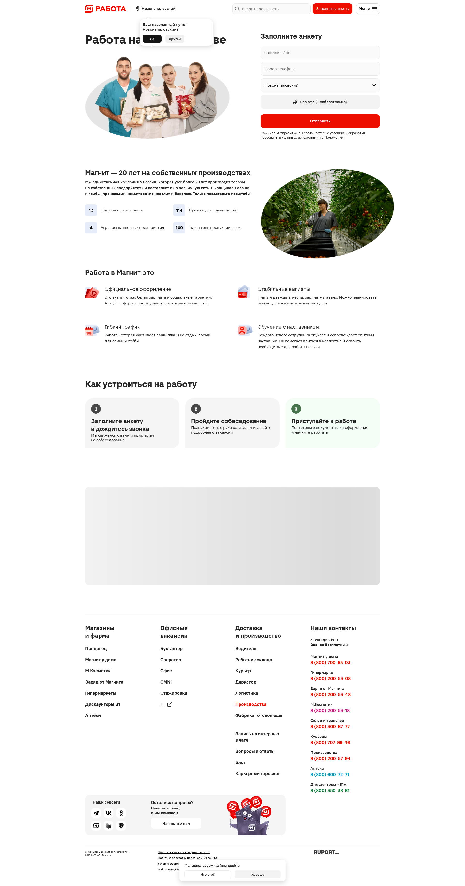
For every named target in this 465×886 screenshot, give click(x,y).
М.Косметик (98, 670)
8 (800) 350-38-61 (329, 790)
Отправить (320, 121)
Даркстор (245, 681)
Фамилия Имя (277, 52)
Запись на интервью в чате (257, 737)
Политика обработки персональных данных (187, 858)
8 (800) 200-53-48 (330, 694)
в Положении (332, 137)
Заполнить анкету (332, 8)
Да (152, 39)
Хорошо (257, 874)
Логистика (246, 693)
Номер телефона (280, 68)
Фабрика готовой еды (258, 715)
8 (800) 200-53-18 (330, 710)
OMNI (166, 681)
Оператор (170, 659)
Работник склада (253, 659)
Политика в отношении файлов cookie (184, 852)
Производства (250, 704)
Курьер (243, 670)
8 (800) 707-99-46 (330, 742)
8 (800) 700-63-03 (330, 662)
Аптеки (93, 715)
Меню (364, 8)
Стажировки (173, 693)
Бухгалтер (171, 648)
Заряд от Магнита (104, 681)
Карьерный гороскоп (258, 773)
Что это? (208, 874)
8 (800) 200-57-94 (330, 758)
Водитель (245, 648)
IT (162, 704)
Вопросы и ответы (255, 751)
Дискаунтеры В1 (102, 704)
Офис (166, 670)
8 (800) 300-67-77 (330, 726)
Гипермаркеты (100, 693)
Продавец (96, 648)
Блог (240, 762)
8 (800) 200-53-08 (330, 678)
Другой (175, 39)
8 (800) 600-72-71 (329, 774)
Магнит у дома (100, 659)
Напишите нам (176, 823)
